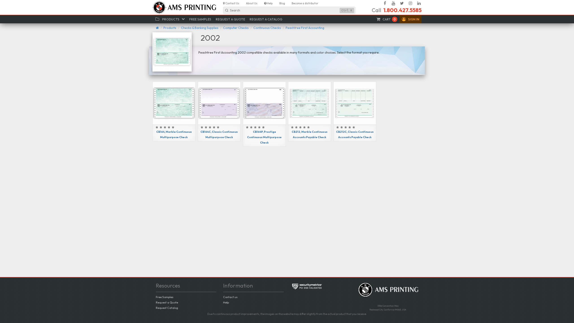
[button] (411, 19)
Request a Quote (167, 302)
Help (226, 302)
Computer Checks (236, 28)
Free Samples (164, 297)
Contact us (230, 297)
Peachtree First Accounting (305, 28)
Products (169, 28)
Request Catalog (167, 308)
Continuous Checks (267, 28)
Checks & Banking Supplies (199, 28)
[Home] (157, 28)
